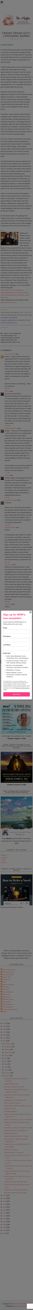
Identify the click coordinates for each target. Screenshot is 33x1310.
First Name (6, 636)
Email (5, 628)
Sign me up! (16, 694)
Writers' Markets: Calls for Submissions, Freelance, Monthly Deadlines (16, 675)
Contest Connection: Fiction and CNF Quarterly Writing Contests (16, 662)
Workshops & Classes (13, 670)
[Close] (30, 612)
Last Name (6, 644)
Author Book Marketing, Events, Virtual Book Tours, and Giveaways (17, 657)
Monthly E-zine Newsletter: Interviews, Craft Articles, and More (17, 666)
